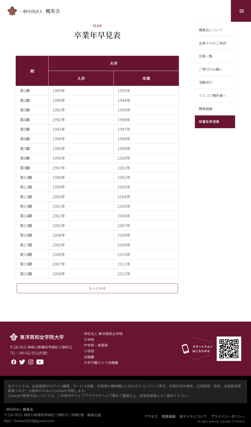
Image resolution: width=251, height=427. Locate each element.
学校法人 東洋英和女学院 (103, 333)
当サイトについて (193, 416)
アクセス (151, 416)
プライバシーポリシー (228, 416)
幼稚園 (89, 357)
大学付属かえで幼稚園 (101, 362)
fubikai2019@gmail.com (34, 420)
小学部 (89, 351)
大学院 (89, 339)
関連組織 (169, 416)
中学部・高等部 (96, 345)
